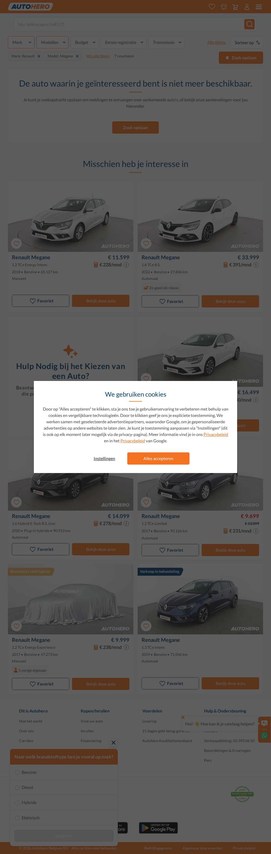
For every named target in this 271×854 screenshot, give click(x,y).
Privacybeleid (216, 434)
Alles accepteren (158, 458)
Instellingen (104, 458)
